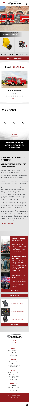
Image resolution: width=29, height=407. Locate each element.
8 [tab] (19, 96)
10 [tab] (22, 96)
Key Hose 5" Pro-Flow (7, 54)
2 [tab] (13, 32)
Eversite (19, 399)
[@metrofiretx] (14, 342)
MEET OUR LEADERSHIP (7, 224)
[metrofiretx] (13, 342)
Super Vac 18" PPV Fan (22, 54)
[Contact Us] (16, 342)
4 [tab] (17, 32)
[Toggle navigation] (3, 3)
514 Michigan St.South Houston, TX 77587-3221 (13, 387)
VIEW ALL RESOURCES (14, 325)
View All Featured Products (14, 58)
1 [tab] (11, 32)
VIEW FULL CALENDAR (14, 296)
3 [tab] (15, 32)
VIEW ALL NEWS (14, 291)
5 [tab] (13, 96)
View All (14, 99)
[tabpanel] (14, 18)
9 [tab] (20, 96)
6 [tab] (15, 96)
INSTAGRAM (14, 135)
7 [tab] (17, 96)
